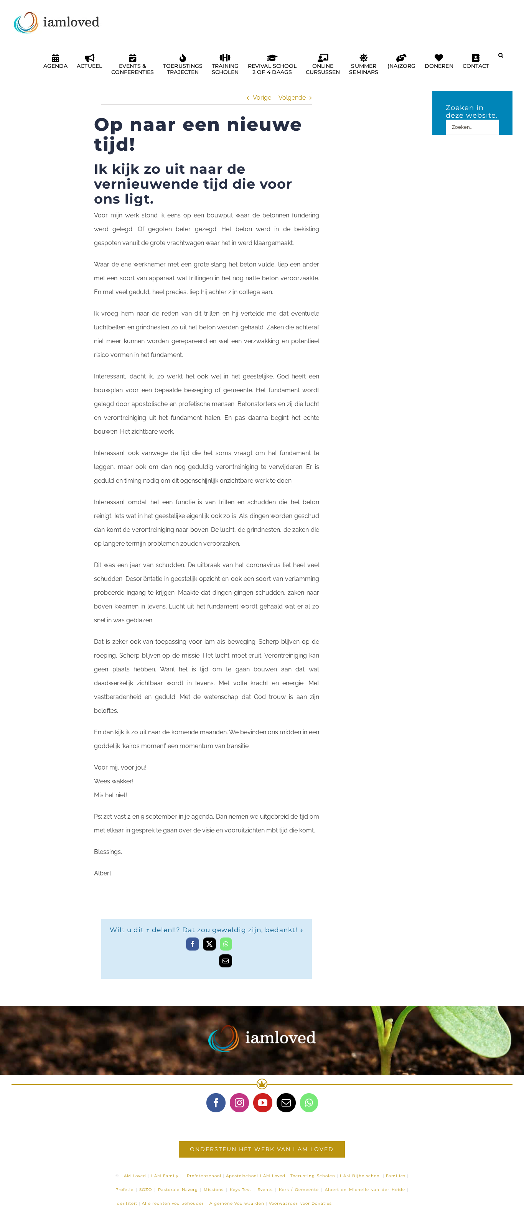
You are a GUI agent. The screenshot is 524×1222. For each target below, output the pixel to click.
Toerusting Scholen (312, 1175)
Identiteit (126, 1203)
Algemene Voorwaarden (236, 1203)
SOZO (145, 1189)
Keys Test (241, 1189)
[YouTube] (262, 1102)
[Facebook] (216, 1102)
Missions (214, 1189)
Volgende (292, 97)
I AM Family (165, 1175)
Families (395, 1175)
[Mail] (286, 1102)
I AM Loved (133, 1175)
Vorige (262, 97)
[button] (500, 58)
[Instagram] (239, 1102)
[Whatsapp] (309, 1102)
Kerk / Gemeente (299, 1189)
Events (265, 1189)
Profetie (124, 1189)
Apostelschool (242, 1175)
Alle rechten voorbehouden (173, 1203)
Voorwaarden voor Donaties (300, 1203)
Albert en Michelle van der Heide (365, 1189)
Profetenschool (204, 1175)
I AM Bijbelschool (360, 1175)
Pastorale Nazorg (178, 1189)
